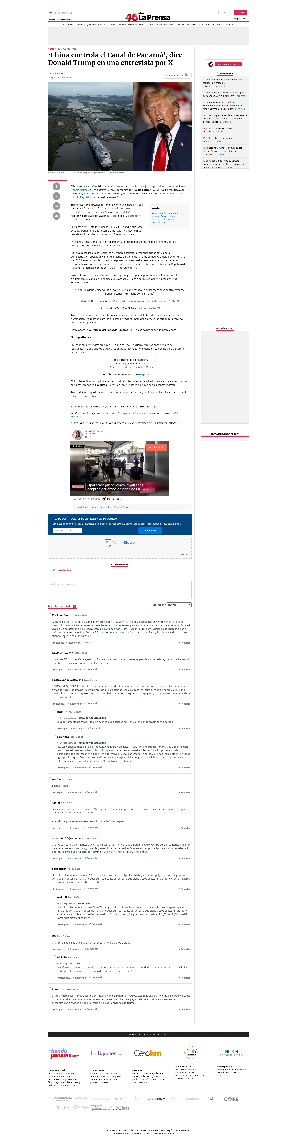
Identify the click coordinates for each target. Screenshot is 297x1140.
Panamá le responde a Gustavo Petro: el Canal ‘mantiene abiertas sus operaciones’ (165, 218)
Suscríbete (240, 12)
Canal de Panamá (122, 507)
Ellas (141, 24)
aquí (126, 423)
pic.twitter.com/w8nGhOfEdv (136, 367)
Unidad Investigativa (165, 24)
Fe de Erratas (208, 24)
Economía (111, 24)
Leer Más (184, 554)
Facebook (147, 413)
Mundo (122, 24)
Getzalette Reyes (56, 73)
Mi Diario (101, 1099)
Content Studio (156, 1099)
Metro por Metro (63, 1108)
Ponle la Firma (223, 24)
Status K (149, 24)
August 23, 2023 (148, 374)
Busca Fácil (193, 1099)
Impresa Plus (82, 1108)
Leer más (218, 86)
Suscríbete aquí (80, 406)
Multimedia (192, 24)
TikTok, (135, 413)
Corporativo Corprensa (64, 1099)
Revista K (138, 1099)
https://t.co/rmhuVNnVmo (130, 301)
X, (141, 413)
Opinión (181, 24)
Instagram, (124, 413)
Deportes (132, 24)
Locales (79, 24)
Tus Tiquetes (175, 1099)
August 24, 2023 (153, 308)
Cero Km (120, 1107)
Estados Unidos (105, 507)
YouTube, (112, 413)
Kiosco (244, 18)
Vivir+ (234, 24)
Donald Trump (79, 190)
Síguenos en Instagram (228, 64)
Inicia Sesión (225, 12)
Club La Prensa (66, 24)
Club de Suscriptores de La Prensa (212, 1099)
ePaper (237, 18)
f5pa (231, 1099)
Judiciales (91, 24)
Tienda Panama (101, 1108)
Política (101, 24)
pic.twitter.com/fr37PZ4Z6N (163, 301)
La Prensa (82, 1099)
